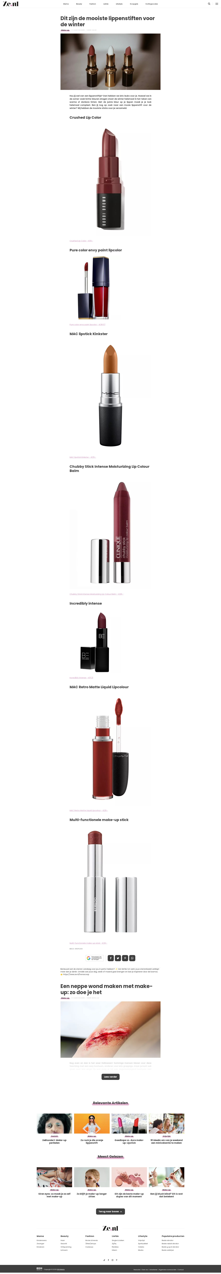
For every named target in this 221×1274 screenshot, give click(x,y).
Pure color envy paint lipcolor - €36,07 (87, 324)
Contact (181, 1270)
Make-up (65, 30)
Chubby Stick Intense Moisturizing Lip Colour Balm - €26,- (96, 594)
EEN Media (61, 1269)
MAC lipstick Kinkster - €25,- (83, 457)
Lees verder (110, 1076)
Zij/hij (114, 1243)
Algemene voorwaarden (167, 1270)
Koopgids (134, 4)
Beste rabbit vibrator (170, 1243)
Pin (125, 958)
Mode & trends (91, 1240)
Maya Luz (95, 998)
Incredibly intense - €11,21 (81, 677)
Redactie (137, 1270)
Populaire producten (173, 1236)
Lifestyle (119, 4)
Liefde (105, 4)
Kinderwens (42, 1240)
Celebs (141, 1247)
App (132, 958)
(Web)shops (90, 1243)
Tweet (118, 958)
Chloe (94, 30)
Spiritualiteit (143, 1243)
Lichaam (64, 1250)
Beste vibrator (167, 1240)
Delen (111, 958)
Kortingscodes (152, 4)
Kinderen (40, 1247)
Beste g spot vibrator (170, 1247)
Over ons (145, 1270)
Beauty (79, 4)
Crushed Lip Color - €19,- (81, 240)
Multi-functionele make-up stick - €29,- (88, 943)
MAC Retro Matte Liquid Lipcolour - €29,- (89, 810)
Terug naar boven (109, 1211)
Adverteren (153, 1270)
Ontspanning (66, 1247)
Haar (63, 1240)
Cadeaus (89, 1247)
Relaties (115, 1247)
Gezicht (64, 1243)
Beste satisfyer (168, 1250)
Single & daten (118, 1240)
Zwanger (40, 1243)
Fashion (93, 4)
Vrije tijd (141, 1240)
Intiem (114, 1250)
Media (140, 1250)
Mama (66, 4)
